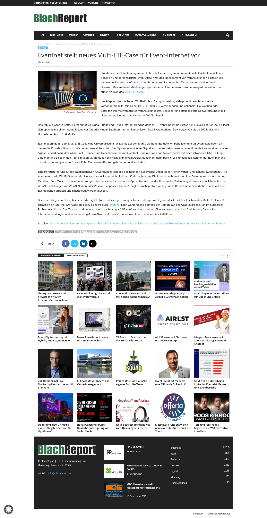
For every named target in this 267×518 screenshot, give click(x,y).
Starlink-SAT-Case (127, 232)
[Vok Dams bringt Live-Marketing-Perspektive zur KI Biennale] (55, 363)
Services (123, 35)
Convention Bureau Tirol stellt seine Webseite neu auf (133, 295)
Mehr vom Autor (76, 255)
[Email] (93, 243)
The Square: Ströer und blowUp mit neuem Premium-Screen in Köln (52, 297)
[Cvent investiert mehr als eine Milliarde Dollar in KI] (172, 363)
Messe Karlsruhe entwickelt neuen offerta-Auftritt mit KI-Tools (172, 428)
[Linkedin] (84, 243)
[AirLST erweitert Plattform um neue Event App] (172, 319)
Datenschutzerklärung (219, 513)
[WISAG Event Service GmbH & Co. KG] (114, 471)
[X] (75, 243)
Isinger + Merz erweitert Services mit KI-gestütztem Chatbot (210, 340)
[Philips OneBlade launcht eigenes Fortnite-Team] (133, 363)
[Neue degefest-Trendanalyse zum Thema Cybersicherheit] (133, 407)
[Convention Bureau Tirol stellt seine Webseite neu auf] (133, 276)
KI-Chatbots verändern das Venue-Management (93, 382)
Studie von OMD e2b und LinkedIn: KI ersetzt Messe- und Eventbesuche (210, 384)
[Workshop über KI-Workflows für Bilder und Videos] (211, 276)
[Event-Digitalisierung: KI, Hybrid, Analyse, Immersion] (55, 319)
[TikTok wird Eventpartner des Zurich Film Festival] (133, 319)
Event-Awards (146, 35)
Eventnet (114, 204)
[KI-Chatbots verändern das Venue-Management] (94, 363)
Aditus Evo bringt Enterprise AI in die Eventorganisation (172, 295)
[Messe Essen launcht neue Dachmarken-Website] (94, 319)
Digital (105, 35)
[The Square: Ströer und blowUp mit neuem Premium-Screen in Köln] (55, 276)
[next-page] (227, 256)
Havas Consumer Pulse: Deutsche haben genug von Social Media (93, 428)
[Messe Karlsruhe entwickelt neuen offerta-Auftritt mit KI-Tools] (172, 407)
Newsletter (108, 2)
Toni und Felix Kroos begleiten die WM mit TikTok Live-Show (211, 428)
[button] (227, 35)
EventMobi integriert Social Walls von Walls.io (93, 295)
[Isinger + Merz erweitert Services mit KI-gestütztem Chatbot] (211, 319)
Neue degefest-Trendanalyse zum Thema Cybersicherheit (133, 426)
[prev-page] (223, 256)
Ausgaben (189, 35)
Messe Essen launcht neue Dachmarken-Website (92, 338)
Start (40, 44)
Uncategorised (179, 482)
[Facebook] (66, 243)
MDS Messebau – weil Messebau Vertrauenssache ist (143, 487)
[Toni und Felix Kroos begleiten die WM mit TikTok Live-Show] (211, 407)
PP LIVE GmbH (135, 446)
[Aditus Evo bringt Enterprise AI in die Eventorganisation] (172, 276)
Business (56, 35)
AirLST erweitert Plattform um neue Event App (171, 338)
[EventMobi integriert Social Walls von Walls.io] (94, 276)
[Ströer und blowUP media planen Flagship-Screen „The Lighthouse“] (55, 407)
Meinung (175, 477)
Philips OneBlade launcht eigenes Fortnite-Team (131, 382)
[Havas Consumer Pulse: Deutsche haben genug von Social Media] (94, 407)
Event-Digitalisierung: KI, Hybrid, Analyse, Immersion (54, 338)
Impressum (197, 513)
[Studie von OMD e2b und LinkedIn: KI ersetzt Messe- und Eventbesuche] (211, 363)
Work (73, 35)
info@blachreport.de (59, 473)
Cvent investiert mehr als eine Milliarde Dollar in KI (170, 382)
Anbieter (169, 35)
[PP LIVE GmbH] (114, 452)
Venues (88, 35)
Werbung (93, 2)
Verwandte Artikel (51, 255)
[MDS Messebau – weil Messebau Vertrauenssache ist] (114, 489)
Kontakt (79, 2)
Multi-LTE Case (109, 232)
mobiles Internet (90, 232)
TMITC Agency (71, 513)
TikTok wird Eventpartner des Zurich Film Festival (131, 338)
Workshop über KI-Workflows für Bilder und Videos (211, 295)
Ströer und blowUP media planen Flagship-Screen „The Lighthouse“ (55, 428)
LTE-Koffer (74, 232)
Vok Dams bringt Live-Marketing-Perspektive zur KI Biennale (55, 384)
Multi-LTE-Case (134, 91)
